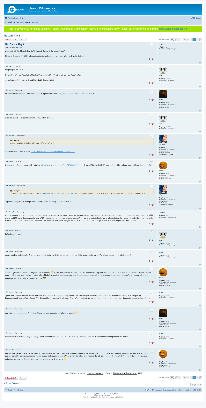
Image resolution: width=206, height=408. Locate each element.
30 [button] (185, 39)
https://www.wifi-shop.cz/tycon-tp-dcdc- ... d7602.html (53, 151)
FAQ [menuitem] (23, 18)
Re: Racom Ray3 (14, 44)
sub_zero (162, 144)
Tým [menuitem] (149, 390)
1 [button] (179, 39)
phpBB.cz (108, 395)
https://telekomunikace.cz (172, 28)
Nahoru (200, 62)
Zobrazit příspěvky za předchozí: (75, 373)
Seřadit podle (108, 373)
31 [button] (188, 39)
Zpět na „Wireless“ (12, 383)
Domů (10, 390)
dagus (161, 252)
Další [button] (200, 39)
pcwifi (161, 170)
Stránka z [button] (172, 39)
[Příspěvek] (6, 47)
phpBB (96, 394)
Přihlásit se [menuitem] (197, 18)
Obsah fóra (18, 390)
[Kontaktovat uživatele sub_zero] (175, 154)
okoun (161, 99)
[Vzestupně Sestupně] (131, 373)
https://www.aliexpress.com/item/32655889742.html (62, 165)
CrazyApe (162, 212)
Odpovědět (10, 39)
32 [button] (191, 39)
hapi (160, 75)
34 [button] (197, 39)
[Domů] (17, 9)
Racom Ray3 (12, 35)
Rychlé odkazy (13, 18)
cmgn (161, 44)
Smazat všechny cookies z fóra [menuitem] (165, 390)
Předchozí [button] (176, 39)
